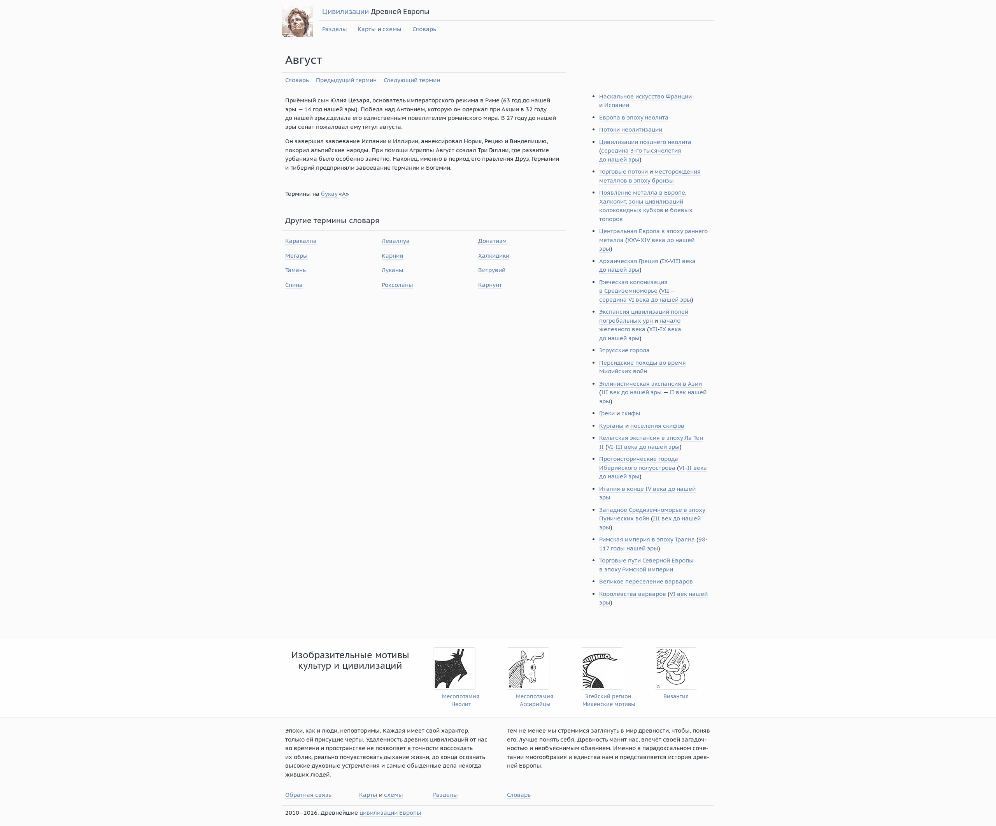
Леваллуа (396, 240)
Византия (676, 696)
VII (665, 290)
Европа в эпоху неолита (633, 117)
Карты (367, 29)
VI (610, 446)
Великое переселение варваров (646, 581)
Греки (607, 413)
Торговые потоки (623, 171)
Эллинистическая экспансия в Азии (650, 383)
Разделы (334, 29)
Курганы (611, 425)
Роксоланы (397, 284)
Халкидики (493, 255)
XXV (632, 240)
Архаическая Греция (628, 261)
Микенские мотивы (608, 704)
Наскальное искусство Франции (645, 96)
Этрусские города (624, 350)
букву (329, 193)
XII (653, 329)
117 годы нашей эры (628, 548)
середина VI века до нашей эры (645, 299)
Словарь (424, 29)
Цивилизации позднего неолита (645, 142)
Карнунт (490, 284)
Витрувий (491, 270)
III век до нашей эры (631, 392)
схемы (392, 29)
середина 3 (617, 150)
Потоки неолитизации (630, 129)
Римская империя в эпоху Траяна (647, 539)
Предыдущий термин (346, 80)
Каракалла (301, 240)
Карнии (392, 255)
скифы (630, 413)
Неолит (461, 704)
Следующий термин (412, 80)
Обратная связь (308, 794)
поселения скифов (657, 425)
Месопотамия (460, 696)
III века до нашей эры (647, 446)
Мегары (296, 255)
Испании (616, 105)
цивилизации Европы (390, 812)
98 (701, 539)
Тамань (295, 270)
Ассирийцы (535, 704)
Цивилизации (345, 11)
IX (665, 261)
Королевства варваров (632, 594)
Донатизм (492, 240)
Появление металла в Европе (642, 192)
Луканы (392, 270)
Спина (294, 284)
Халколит (612, 201)
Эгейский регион (608, 696)
